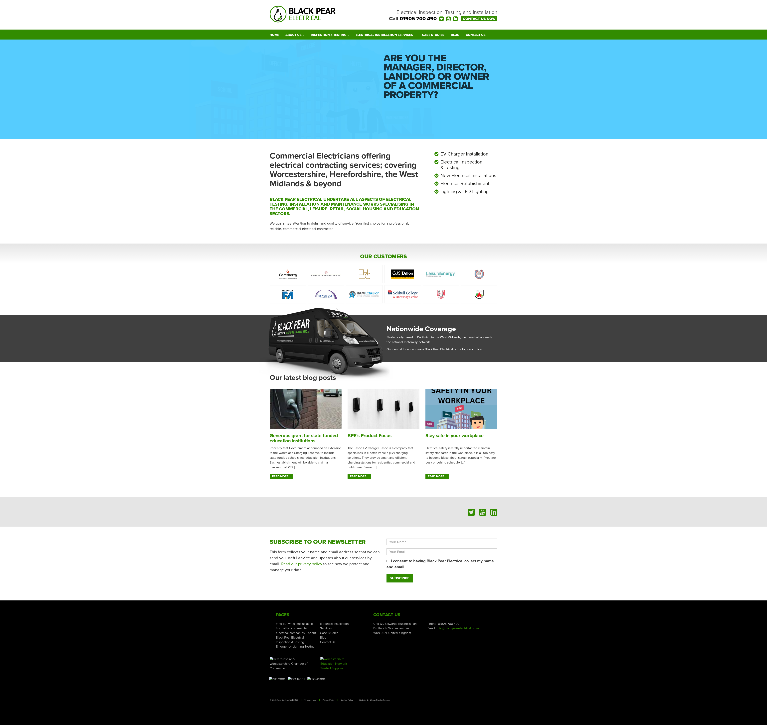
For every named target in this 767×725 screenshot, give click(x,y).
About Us (293, 35)
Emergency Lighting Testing (295, 647)
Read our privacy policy (301, 564)
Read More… (281, 476)
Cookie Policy (347, 700)
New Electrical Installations (468, 175)
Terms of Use (310, 700)
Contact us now (479, 19)
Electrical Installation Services (385, 35)
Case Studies (433, 35)
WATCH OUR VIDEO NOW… (423, 114)
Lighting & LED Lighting (464, 191)
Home (274, 35)
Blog (455, 35)
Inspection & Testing (329, 35)
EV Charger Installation (464, 154)
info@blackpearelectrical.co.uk (458, 628)
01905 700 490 (418, 19)
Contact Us (476, 35)
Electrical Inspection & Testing (461, 164)
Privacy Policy (329, 700)
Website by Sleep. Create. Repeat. (374, 700)
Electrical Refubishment (464, 183)
